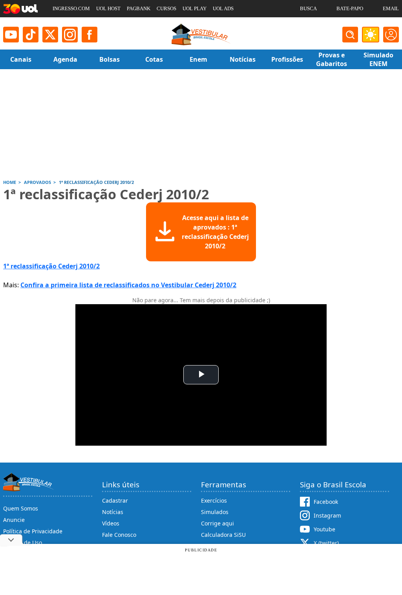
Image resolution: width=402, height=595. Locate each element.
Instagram (327, 515)
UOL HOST (108, 8)
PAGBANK (138, 8)
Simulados (214, 512)
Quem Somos (20, 508)
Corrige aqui (217, 523)
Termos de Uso (22, 542)
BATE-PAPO (349, 8)
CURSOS (166, 8)
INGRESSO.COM (71, 8)
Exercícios (214, 500)
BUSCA (308, 8)
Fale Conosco (119, 534)
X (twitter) (326, 543)
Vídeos (110, 523)
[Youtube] (11, 34)
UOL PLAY (194, 8)
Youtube (324, 529)
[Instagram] (70, 34)
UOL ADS (223, 8)
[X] (50, 34)
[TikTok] (30, 34)
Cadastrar (115, 500)
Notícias (112, 512)
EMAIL (391, 8)
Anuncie (14, 519)
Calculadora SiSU (223, 534)
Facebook (326, 501)
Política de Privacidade (32, 531)
